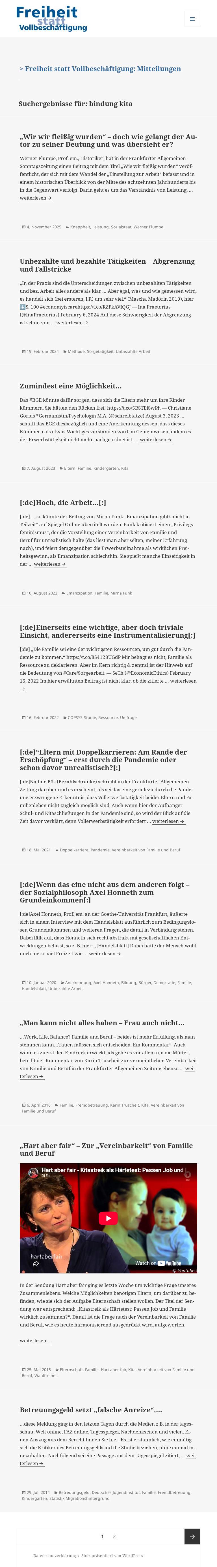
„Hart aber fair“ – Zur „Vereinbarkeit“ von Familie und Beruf (106, 1149)
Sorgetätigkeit (100, 351)
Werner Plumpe (148, 227)
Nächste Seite (192, 1536)
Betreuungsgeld (74, 1492)
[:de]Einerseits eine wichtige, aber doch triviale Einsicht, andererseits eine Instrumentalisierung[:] (108, 631)
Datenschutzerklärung (54, 1555)
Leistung (100, 227)
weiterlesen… (35, 1340)
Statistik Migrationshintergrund (79, 1498)
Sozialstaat (121, 227)
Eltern (69, 468)
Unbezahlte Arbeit (133, 351)
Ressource (108, 717)
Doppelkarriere (74, 850)
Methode (76, 351)
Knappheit (80, 227)
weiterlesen (33, 197)
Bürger (144, 982)
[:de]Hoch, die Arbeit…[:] (63, 502)
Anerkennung (78, 982)
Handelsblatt (34, 988)
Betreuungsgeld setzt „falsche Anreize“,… (91, 1409)
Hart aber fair (113, 1369)
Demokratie (164, 982)
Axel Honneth (106, 982)
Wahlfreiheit (46, 1375)
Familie (84, 468)
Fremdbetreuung (91, 1105)
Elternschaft (71, 1369)
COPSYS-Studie (82, 717)
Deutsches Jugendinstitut (116, 1492)
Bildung (128, 982)
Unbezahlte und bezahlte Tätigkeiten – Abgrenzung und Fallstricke (107, 265)
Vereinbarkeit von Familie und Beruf (146, 850)
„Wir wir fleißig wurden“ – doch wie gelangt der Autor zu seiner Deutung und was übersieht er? (108, 140)
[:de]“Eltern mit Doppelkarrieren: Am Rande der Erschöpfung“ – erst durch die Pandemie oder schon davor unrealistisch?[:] (103, 759)
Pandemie (100, 850)
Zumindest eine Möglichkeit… (71, 385)
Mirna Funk (121, 593)
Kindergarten (106, 468)
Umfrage (128, 717)
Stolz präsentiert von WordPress (112, 1555)
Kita (125, 468)
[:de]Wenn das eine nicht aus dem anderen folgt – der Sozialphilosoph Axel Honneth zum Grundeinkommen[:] (104, 892)
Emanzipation (79, 593)
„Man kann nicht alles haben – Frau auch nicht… (102, 1022)
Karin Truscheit (124, 1105)
